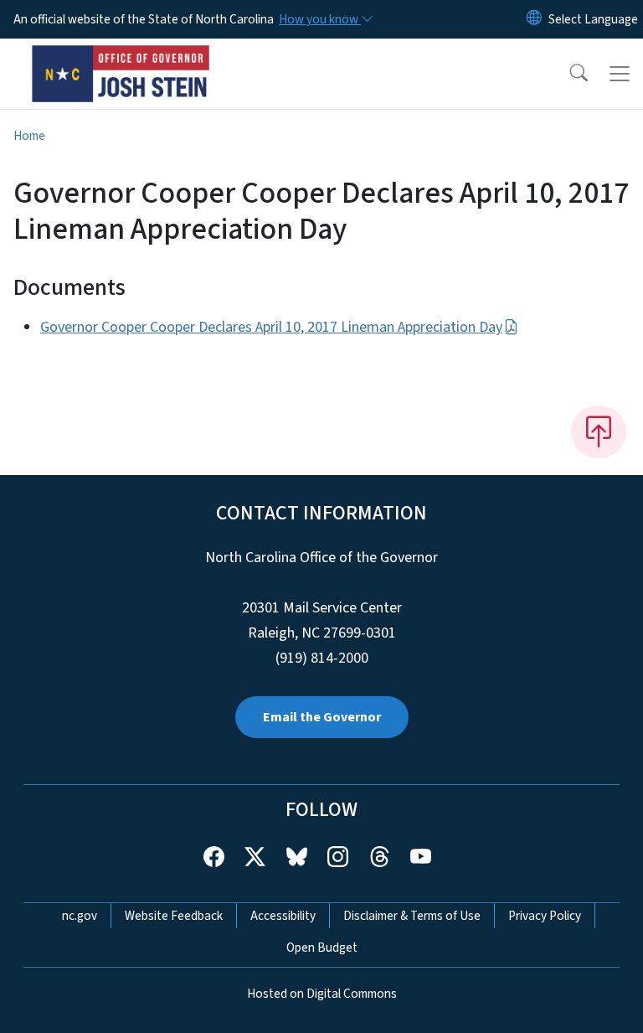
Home (29, 136)
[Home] (121, 58)
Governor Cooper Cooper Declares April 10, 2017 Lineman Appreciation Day (271, 327)
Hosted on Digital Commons (322, 993)
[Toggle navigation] (619, 74)
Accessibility (283, 915)
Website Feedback (174, 915)
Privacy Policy (544, 915)
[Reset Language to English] (534, 19)
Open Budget (322, 947)
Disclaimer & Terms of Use (412, 915)
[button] (568, 74)
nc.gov (79, 915)
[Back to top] (598, 431)
